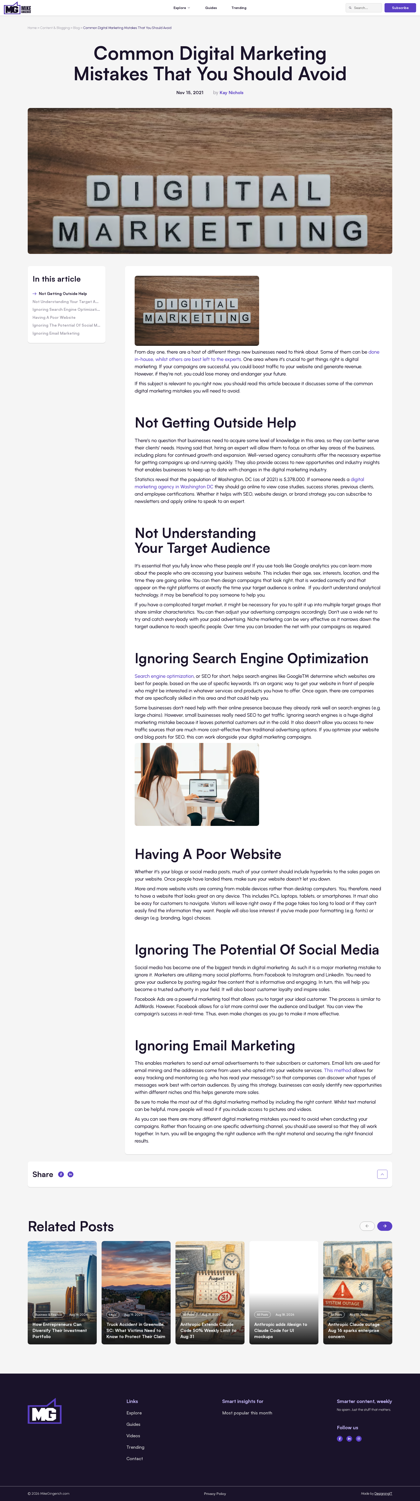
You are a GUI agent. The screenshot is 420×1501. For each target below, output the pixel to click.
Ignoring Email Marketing (56, 333)
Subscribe (400, 8)
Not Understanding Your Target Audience (67, 302)
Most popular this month (247, 1412)
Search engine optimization (164, 676)
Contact (134, 1458)
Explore (134, 1412)
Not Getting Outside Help (63, 294)
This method (337, 1070)
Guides (211, 8)
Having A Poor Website (54, 317)
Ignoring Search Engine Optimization (67, 309)
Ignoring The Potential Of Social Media (67, 325)
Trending (238, 8)
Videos (133, 1435)
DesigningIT (383, 1494)
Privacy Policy (215, 1494)
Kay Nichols (232, 92)
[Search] (350, 7)
